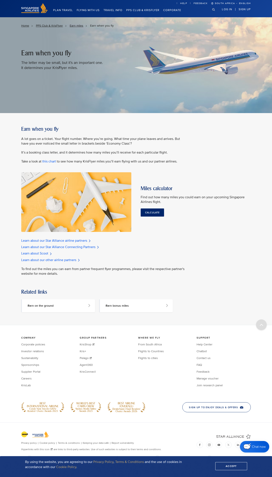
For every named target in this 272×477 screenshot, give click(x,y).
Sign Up (245, 9)
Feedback (201, 3)
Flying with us (88, 10)
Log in (227, 9)
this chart (49, 161)
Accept (231, 466)
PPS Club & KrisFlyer (142, 10)
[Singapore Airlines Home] (34, 12)
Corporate (172, 10)
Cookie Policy (66, 467)
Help (183, 3)
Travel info (112, 10)
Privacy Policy (103, 462)
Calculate (152, 212)
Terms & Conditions (129, 462)
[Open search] (216, 12)
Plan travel (63, 10)
